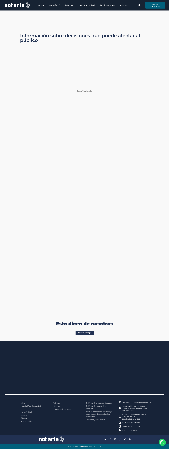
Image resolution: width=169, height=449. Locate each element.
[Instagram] (115, 439)
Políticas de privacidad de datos (99, 403)
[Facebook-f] (110, 439)
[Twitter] (125, 439)
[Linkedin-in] (105, 439)
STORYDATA (90, 446)
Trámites (70, 5)
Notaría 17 (54, 5)
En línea (56, 406)
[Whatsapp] (129, 439)
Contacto (125, 5)
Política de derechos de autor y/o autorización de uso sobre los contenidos (99, 414)
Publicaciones (107, 5)
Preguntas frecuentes (62, 409)
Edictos (24, 418)
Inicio (41, 5)
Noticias (24, 415)
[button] (139, 5)
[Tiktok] (120, 439)
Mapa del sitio (26, 421)
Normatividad (87, 5)
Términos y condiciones (95, 420)
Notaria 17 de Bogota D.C (31, 406)
